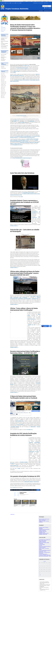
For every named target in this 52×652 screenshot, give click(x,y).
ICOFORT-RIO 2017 (36, 217)
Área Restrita (41, 10)
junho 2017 (3, 79)
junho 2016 (3, 88)
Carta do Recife (20, 424)
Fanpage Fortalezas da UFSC (44, 533)
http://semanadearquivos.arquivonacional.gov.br (22, 157)
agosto (45, 561)
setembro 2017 (3, 77)
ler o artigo (17, 468)
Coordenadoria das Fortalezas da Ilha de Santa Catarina (44, 540)
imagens (15, 121)
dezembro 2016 (3, 81)
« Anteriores (12, 514)
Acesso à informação (38, 1)
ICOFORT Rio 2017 (31, 324)
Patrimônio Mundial (15, 426)
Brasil (3, 0)
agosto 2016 (3, 87)
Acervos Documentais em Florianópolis (4, 46)
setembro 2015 (3, 93)
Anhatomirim (33, 426)
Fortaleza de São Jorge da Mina (21, 115)
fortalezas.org (26, 65)
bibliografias (32, 121)
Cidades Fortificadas (42, 541)
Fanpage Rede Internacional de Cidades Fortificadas (44, 530)
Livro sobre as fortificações (3, 60)
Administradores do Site (47, 10)
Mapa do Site (3, 30)
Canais (48, 1)
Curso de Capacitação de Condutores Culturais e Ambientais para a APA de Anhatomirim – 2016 (45, 555)
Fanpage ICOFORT (42, 532)
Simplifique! (24, 1)
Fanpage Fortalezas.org (43, 534)
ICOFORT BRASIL (42, 544)
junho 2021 (3, 73)
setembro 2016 (3, 85)
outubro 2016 (3, 84)
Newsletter (2, 66)
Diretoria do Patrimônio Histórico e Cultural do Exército (45, 547)
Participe (33, 1)
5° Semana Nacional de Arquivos (22, 67)
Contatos (2, 31)
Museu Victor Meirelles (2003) (4, 42)
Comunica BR (29, 1)
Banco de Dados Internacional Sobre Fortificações (44, 520)
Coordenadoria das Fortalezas (28, 192)
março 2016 (3, 89)
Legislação (44, 1)
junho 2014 (3, 97)
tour (14, 487)
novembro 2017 (3, 76)
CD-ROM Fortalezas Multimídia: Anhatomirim (4, 39)
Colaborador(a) (3, 68)
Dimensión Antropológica (34, 442)
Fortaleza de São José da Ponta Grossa (27, 137)
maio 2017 (2, 80)
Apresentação (3, 27)
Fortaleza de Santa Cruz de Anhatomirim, (23, 136)
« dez (40, 574)
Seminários (3, 55)
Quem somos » (3, 28)
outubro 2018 (3, 75)
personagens (22, 122)
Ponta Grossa (36, 481)
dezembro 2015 (3, 92)
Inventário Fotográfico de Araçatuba (4, 44)
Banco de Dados (3, 54)
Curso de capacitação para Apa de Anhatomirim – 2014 (44, 551)
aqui (22, 196)
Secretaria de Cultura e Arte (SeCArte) (21, 80)
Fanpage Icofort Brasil (42, 531)
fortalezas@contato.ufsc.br (17, 144)
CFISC (14, 72)
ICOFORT (40, 545)
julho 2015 (2, 96)
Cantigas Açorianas (4, 47)
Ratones (38, 426)
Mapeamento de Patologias (3, 58)
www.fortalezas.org (31, 318)
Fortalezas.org (29, 429)
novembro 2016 (3, 83)
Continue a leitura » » (14, 225)
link (26, 69)
